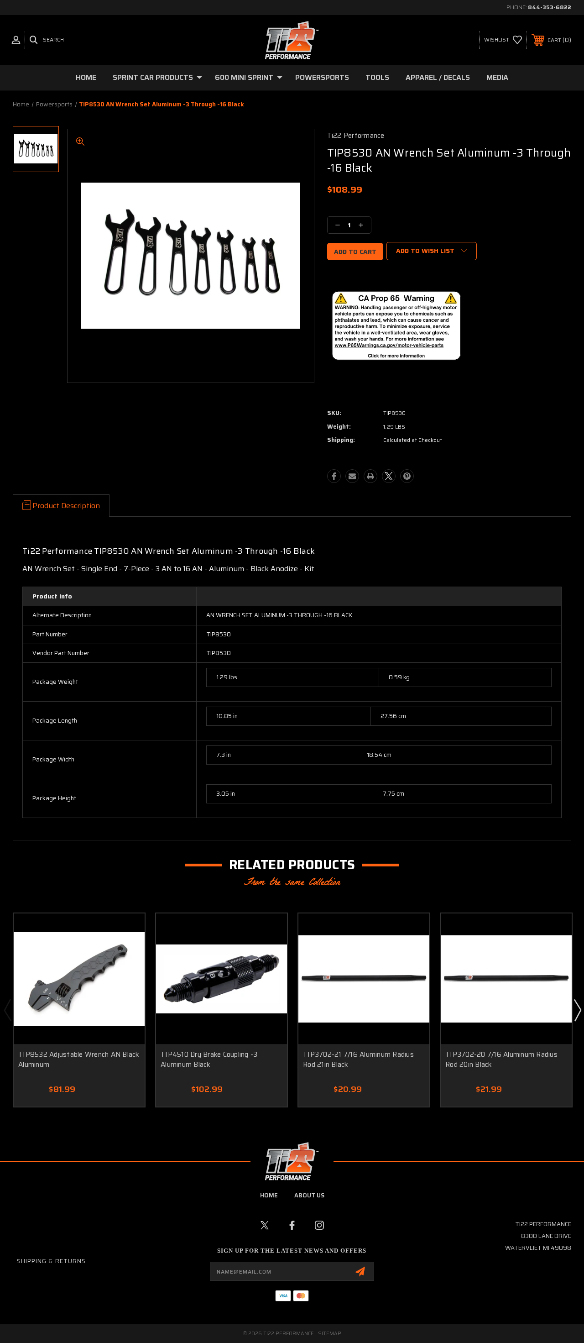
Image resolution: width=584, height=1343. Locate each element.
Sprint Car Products (153, 77)
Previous (7, 1009)
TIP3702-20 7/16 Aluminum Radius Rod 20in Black (501, 1059)
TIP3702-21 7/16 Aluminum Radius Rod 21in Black (358, 1059)
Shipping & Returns (51, 1261)
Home (86, 77)
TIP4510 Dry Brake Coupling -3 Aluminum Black (209, 1059)
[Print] (370, 476)
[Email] (352, 476)
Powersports (322, 77)
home (269, 1195)
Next (577, 1009)
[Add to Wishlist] (126, 931)
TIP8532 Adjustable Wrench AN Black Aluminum (79, 1059)
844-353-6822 (549, 7)
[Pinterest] (407, 476)
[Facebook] (334, 476)
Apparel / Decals (438, 77)
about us (309, 1195)
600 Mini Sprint (244, 77)
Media (497, 77)
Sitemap (329, 1334)
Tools (377, 77)
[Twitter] (389, 476)
